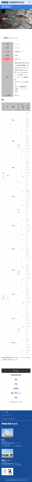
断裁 (16, 397)
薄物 (16, 379)
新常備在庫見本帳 (16, 375)
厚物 (16, 384)
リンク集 (5, 412)
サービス (16, 371)
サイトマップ (6, 415)
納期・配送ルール (16, 393)
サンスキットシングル (16, 402)
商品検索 (16, 388)
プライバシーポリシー (9, 419)
